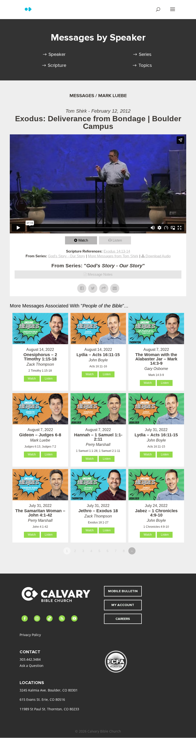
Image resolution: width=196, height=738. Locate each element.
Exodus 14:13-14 (116, 251)
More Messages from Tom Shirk (113, 256)
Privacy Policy (30, 635)
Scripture (57, 65)
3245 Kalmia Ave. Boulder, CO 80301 (49, 690)
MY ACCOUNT (122, 605)
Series (145, 54)
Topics (145, 65)
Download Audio (158, 256)
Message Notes (100, 274)
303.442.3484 (30, 659)
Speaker (57, 54)
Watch (83, 240)
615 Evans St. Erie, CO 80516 (42, 699)
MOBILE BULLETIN (123, 591)
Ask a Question (32, 665)
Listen (117, 240)
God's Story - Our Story (66, 256)
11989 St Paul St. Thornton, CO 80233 (49, 709)
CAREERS (122, 619)
